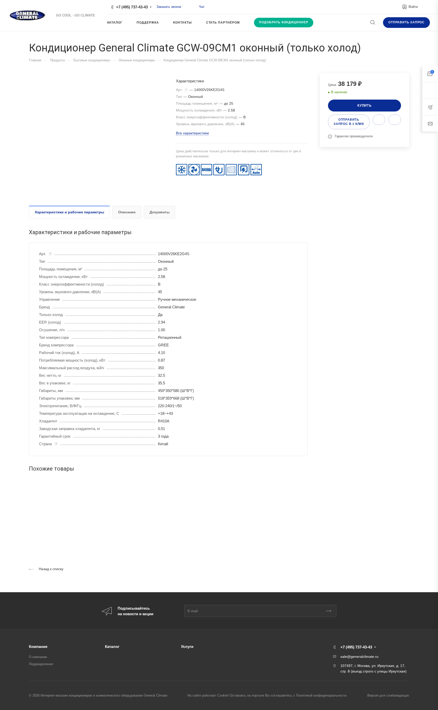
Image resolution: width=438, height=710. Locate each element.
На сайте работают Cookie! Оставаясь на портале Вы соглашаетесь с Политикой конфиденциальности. (267, 695)
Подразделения (41, 664)
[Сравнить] (394, 120)
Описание (127, 212)
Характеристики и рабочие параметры (69, 212)
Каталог (112, 646)
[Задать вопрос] (379, 120)
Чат (202, 7)
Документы (160, 212)
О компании (38, 657)
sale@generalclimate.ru (359, 657)
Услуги (187, 646)
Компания (38, 646)
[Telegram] (193, 7)
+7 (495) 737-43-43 (132, 7)
